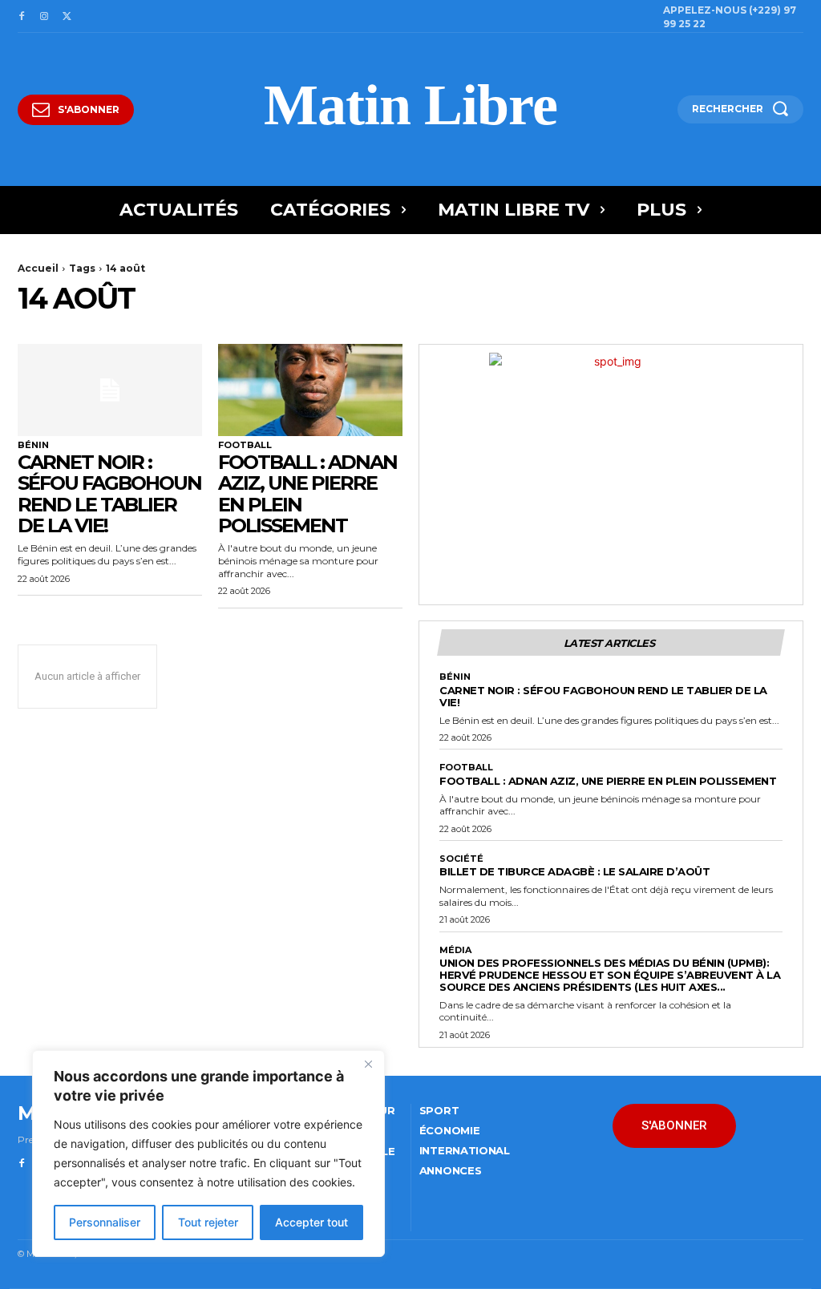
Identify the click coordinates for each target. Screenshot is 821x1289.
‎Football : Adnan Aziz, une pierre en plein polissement (307, 494)
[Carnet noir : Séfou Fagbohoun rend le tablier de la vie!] (110, 390)
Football (245, 445)
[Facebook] (21, 17)
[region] (208, 1153)
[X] (66, 17)
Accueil (38, 268)
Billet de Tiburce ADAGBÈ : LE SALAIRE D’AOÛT (574, 871)
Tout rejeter (208, 1222)
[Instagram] (44, 17)
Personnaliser (104, 1222)
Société (461, 859)
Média (455, 950)
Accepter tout (311, 1222)
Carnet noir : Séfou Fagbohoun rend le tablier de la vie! (109, 494)
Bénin (33, 445)
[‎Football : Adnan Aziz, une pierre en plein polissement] (310, 390)
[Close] (368, 1063)
